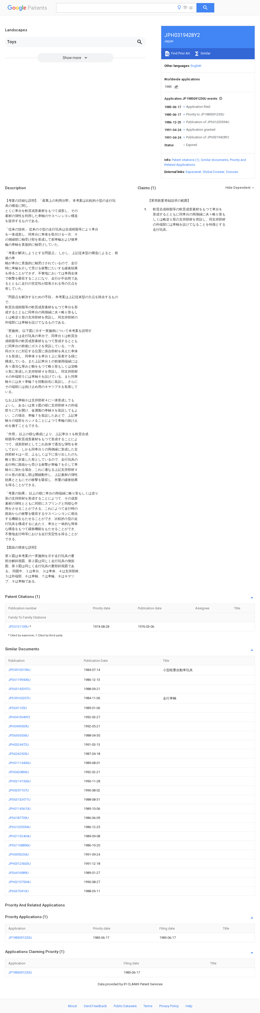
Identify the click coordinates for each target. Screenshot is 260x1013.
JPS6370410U (18, 891)
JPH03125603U (19, 863)
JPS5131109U (18, 626)
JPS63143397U (19, 689)
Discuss (232, 172)
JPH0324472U (18, 744)
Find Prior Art (180, 53)
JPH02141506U (19, 781)
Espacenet (193, 172)
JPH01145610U (19, 809)
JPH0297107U (18, 790)
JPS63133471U (19, 799)
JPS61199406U (19, 680)
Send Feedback (95, 1006)
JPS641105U (17, 708)
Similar (205, 53)
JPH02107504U (19, 882)
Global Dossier (213, 172)
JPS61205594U (19, 827)
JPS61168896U (19, 845)
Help (189, 1006)
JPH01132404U (19, 836)
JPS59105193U (19, 670)
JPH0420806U (18, 772)
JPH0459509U (18, 726)
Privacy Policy (169, 1006)
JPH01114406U (19, 763)
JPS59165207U (19, 698)
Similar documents (214, 160)
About (72, 1006)
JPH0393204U (18, 854)
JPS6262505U (18, 754)
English (196, 66)
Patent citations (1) (185, 160)
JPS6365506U (18, 735)
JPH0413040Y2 (19, 717)
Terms (147, 1006)
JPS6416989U (18, 873)
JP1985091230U (20, 937)
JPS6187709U (18, 818)
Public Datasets (125, 1006)
